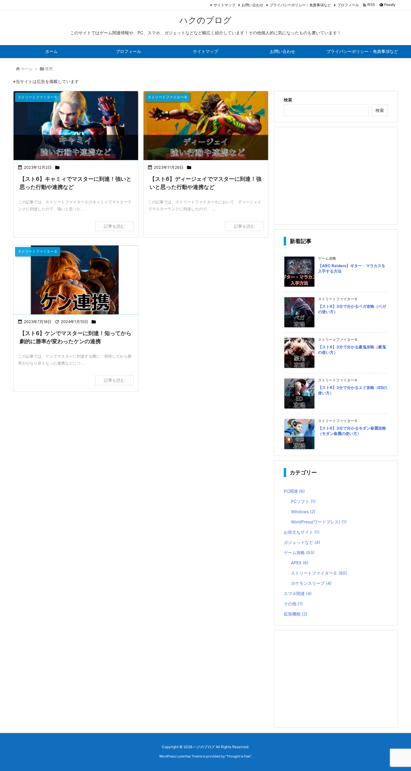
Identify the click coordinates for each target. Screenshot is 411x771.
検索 (288, 99)
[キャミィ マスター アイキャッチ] (76, 126)
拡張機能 (295, 613)
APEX (299, 562)
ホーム (26, 68)
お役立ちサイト (302, 532)
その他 (293, 603)
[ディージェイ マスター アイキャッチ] (206, 126)
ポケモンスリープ (311, 583)
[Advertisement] (336, 175)
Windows (303, 511)
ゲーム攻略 (299, 552)
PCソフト (303, 501)
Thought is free (238, 756)
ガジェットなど (302, 542)
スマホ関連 (298, 593)
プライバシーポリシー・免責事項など (300, 5)
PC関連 (294, 491)
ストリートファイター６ (319, 572)
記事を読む (114, 226)
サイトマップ (224, 5)
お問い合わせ (252, 5)
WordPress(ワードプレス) (319, 521)
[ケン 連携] (76, 280)
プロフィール (348, 5)
